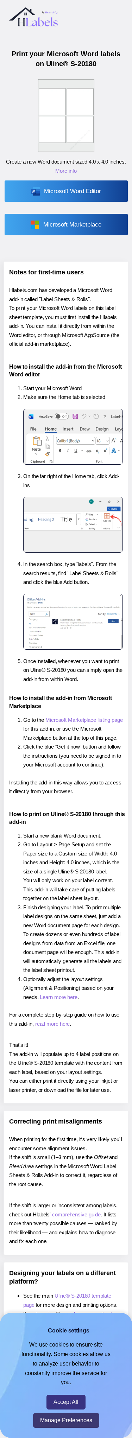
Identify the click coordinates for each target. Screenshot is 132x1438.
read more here (52, 1024)
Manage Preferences (66, 1420)
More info (65, 171)
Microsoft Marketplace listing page (84, 720)
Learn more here (58, 997)
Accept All (66, 1402)
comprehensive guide (76, 1214)
